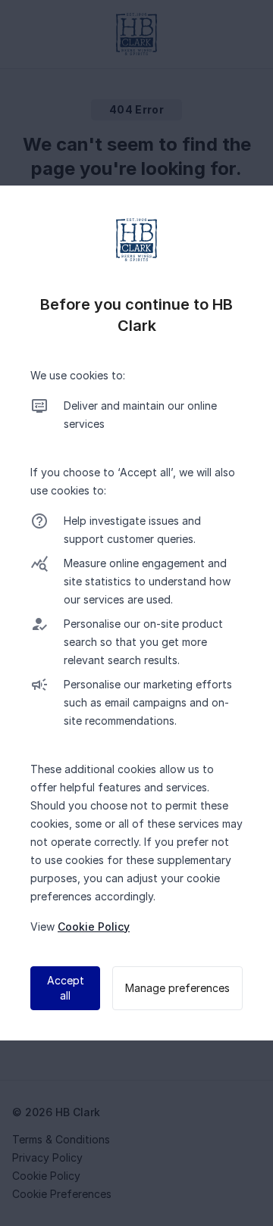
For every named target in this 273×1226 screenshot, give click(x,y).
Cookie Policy (94, 926)
